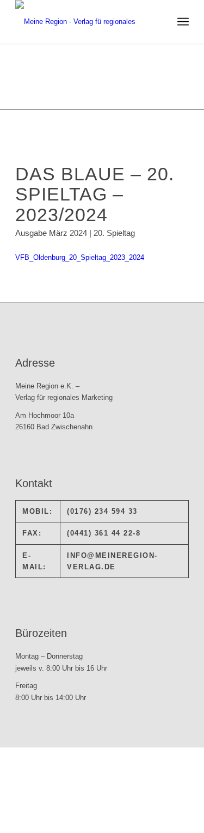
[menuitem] (159, 22)
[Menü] (183, 22)
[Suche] (159, 22)
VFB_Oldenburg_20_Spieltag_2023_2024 (79, 257)
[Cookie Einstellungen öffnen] (81, 827)
